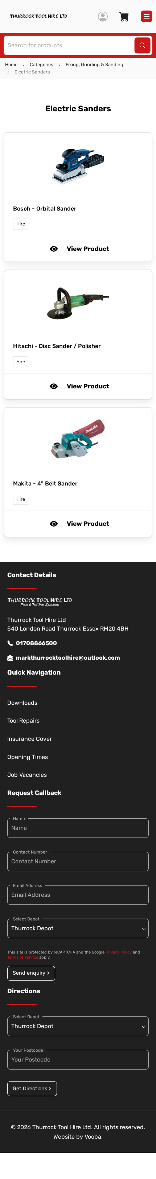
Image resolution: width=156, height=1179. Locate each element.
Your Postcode (28, 1050)
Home (11, 64)
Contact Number (30, 852)
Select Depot (26, 919)
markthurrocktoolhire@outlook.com (68, 657)
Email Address (27, 885)
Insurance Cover (29, 738)
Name (19, 818)
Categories (41, 64)
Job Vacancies (27, 774)
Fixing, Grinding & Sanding (94, 64)
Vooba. (94, 1136)
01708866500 (36, 643)
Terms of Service (22, 957)
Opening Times (27, 757)
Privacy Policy (119, 952)
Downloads (22, 702)
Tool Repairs (23, 720)
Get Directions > (32, 1089)
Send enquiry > (31, 973)
